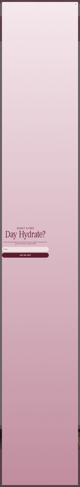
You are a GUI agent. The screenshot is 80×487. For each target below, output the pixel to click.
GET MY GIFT (25, 255)
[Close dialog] (75, 4)
